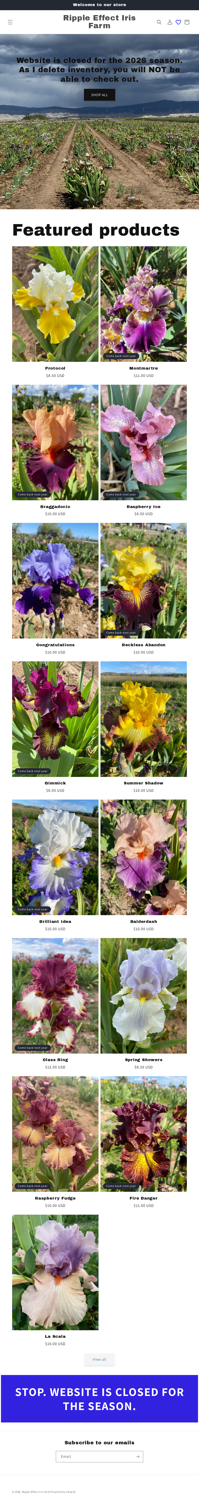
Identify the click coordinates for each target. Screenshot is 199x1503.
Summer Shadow (144, 783)
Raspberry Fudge (55, 1198)
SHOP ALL (99, 94)
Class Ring (55, 1059)
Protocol (55, 368)
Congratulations (55, 645)
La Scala (55, 1336)
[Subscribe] (137, 1456)
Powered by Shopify (63, 1492)
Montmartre (143, 368)
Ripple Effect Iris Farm (36, 1492)
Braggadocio (55, 506)
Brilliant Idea (55, 921)
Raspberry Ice (144, 506)
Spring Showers (144, 1059)
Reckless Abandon (144, 645)
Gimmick (55, 783)
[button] (10, 22)
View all (100, 1359)
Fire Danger (144, 1198)
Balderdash (143, 921)
